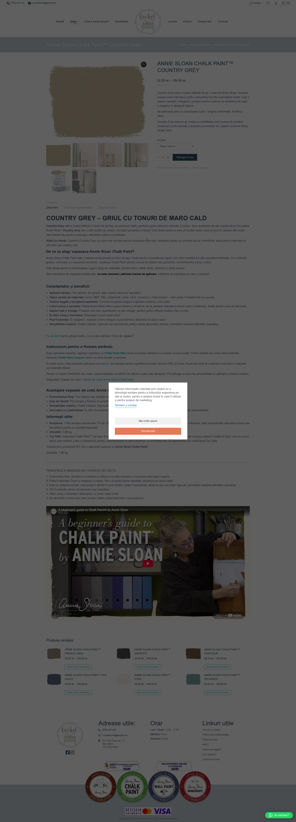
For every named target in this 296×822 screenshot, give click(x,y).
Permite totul (148, 431)
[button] (279, 815)
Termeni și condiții (126, 405)
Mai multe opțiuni (148, 421)
